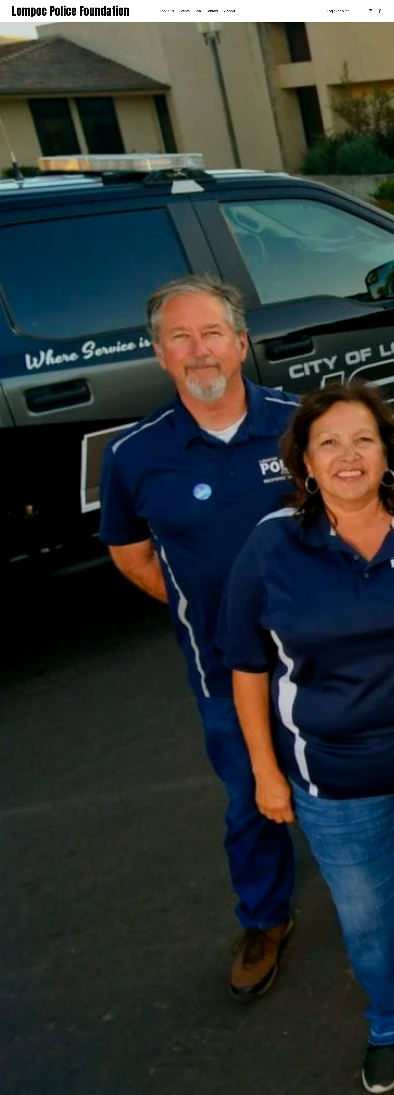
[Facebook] (380, 11)
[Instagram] (370, 11)
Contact (212, 11)
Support (229, 11)
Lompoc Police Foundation (71, 11)
